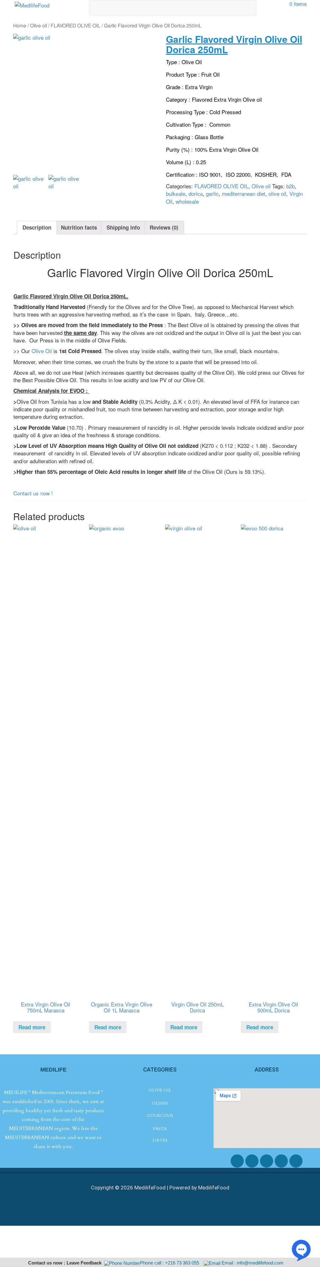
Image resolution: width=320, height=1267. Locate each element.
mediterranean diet (243, 193)
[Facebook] (237, 1161)
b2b (290, 186)
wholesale (187, 201)
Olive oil (38, 25)
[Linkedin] (295, 1161)
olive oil (277, 193)
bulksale (175, 193)
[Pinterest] (281, 1161)
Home (19, 25)
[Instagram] (266, 1161)
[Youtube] (251, 1161)
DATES (160, 1140)
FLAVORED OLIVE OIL (75, 25)
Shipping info (123, 227)
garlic (212, 193)
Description (36, 227)
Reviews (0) (164, 227)
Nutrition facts (79, 227)
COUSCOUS (160, 1115)
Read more (31, 1027)
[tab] (37, 227)
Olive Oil (41, 351)
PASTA (160, 1129)
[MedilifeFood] (32, 4)
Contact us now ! (33, 493)
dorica (195, 193)
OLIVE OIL (159, 1090)
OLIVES (160, 1103)
